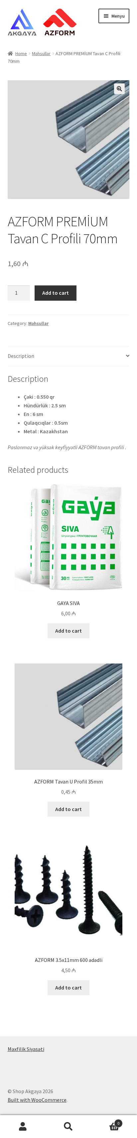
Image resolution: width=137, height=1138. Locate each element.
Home (21, 53)
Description (21, 356)
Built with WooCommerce (37, 1099)
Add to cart (55, 292)
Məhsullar (41, 53)
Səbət (105, 1121)
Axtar (68, 1126)
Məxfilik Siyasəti (26, 1049)
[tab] (69, 356)
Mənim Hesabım (23, 1126)
